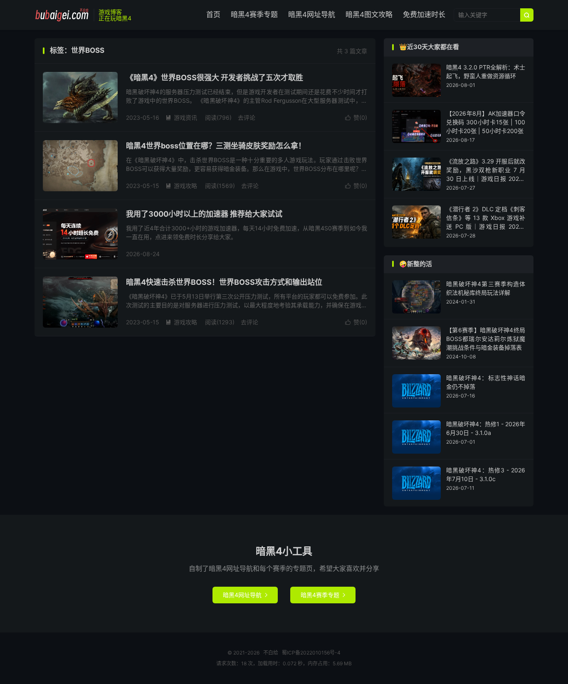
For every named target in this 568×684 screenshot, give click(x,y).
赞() (356, 117)
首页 (213, 14)
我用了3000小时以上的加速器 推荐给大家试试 (204, 214)
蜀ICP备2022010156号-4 (311, 652)
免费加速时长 (424, 14)
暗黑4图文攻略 (369, 14)
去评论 (246, 117)
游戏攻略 (181, 185)
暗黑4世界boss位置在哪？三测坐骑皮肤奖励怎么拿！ (216, 145)
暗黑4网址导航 (311, 14)
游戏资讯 (181, 117)
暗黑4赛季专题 (254, 14)
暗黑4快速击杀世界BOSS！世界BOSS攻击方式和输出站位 (224, 282)
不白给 (62, 15)
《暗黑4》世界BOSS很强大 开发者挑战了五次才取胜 (214, 77)
